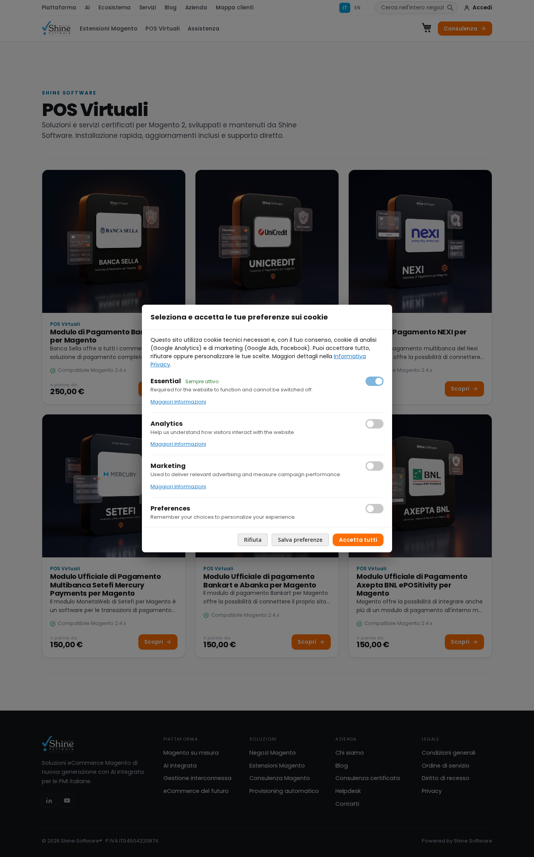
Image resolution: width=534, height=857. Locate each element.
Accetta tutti (358, 540)
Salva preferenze (300, 539)
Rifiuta (253, 539)
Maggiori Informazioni (178, 401)
